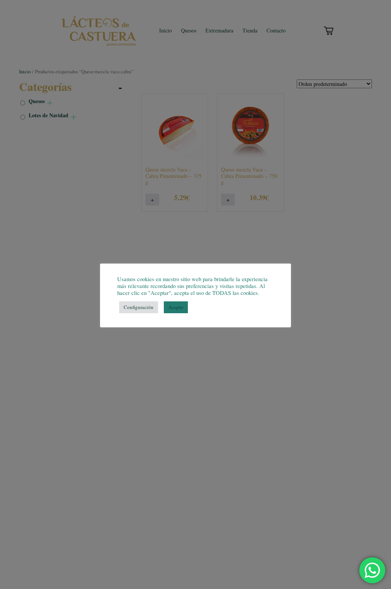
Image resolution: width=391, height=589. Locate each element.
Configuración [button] (138, 307)
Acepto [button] (175, 307)
